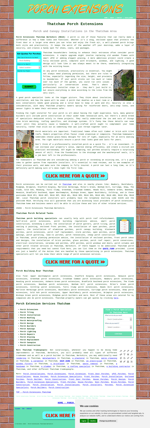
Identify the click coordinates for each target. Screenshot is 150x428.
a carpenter (37, 361)
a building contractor (118, 366)
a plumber (46, 366)
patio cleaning (109, 358)
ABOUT (112, 18)
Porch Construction (55, 379)
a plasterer (78, 358)
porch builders (70, 295)
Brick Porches (118, 382)
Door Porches (102, 382)
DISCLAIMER (129, 18)
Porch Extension (77, 374)
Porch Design (118, 379)
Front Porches (91, 377)
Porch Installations (34, 374)
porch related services (36, 246)
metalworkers (49, 358)
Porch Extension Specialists (66, 377)
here (116, 298)
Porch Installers (92, 385)
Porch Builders (38, 388)
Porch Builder (34, 379)
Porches (109, 385)
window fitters (24, 364)
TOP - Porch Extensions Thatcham (33, 392)
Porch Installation (112, 377)
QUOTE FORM (108, 249)
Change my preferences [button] (107, 421)
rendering (21, 358)
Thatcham (66, 184)
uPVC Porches (119, 374)
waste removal (90, 364)
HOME (106, 18)
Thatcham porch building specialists (36, 218)
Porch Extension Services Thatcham (43, 303)
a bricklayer (58, 364)
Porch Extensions (57, 374)
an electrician (94, 361)
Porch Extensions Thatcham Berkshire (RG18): (41, 37)
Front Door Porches (98, 374)
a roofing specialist (79, 366)
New (23, 408)
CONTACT (119, 18)
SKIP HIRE (65, 361)
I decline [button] (93, 421)
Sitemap (17, 408)
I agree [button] (84, 421)
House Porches (40, 377)
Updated (29, 408)
